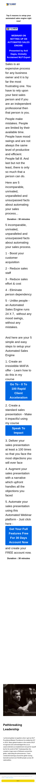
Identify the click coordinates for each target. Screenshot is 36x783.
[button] (18, 564)
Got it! (18, 780)
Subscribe (18, 652)
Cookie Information (9, 777)
